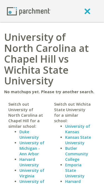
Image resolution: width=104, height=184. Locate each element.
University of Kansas (77, 129)
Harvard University (29, 162)
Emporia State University (75, 170)
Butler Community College (76, 154)
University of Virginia (31, 173)
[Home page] (29, 11)
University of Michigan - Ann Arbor (31, 148)
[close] (87, 11)
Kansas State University (78, 140)
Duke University (29, 134)
